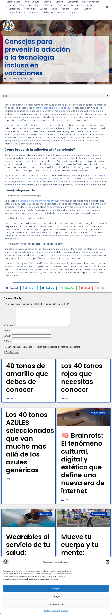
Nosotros (64, 611)
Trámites (62, 5)
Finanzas (33, 12)
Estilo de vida (13, 1)
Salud (12, 5)
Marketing (48, 12)
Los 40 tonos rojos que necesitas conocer (82, 377)
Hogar (73, 12)
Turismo (49, 5)
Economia (73, 1)
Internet (61, 12)
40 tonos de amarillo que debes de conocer (27, 377)
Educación (14, 8)
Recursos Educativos (81, 5)
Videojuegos (27, 78)
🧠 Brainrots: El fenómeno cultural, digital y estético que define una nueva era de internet (83, 463)
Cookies (47, 611)
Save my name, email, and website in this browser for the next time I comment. (44, 347)
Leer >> (9, 399)
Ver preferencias (56, 604)
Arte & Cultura (32, 1)
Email (8, 336)
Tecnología (34, 5)
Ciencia (47, 1)
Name (8, 330)
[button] (107, 561)
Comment (9, 325)
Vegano (65, 8)
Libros (76, 8)
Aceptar (56, 588)
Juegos (43, 8)
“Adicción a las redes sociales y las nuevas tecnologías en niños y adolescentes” (55, 177)
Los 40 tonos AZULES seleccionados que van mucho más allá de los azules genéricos (30, 442)
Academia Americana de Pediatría (38, 200)
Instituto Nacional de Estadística (52, 107)
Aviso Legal (55, 611)
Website (8, 341)
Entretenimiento (90, 1)
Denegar (56, 596)
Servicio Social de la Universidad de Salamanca (32, 125)
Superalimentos (17, 12)
